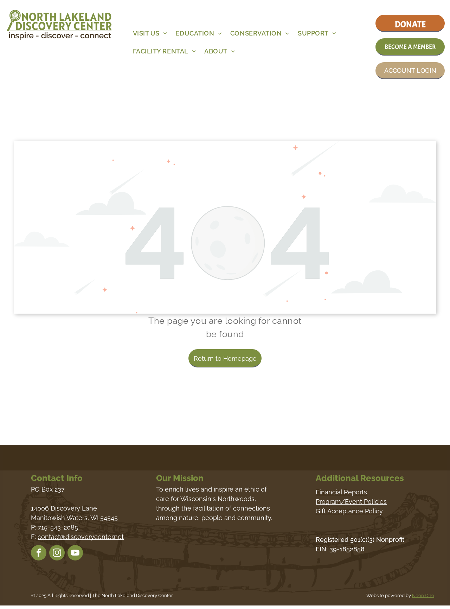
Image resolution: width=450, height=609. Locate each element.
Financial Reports (341, 492)
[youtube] (75, 553)
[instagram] (57, 553)
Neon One (423, 595)
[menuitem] (151, 33)
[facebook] (38, 553)
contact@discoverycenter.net (81, 536)
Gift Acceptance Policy (349, 511)
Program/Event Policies (351, 501)
